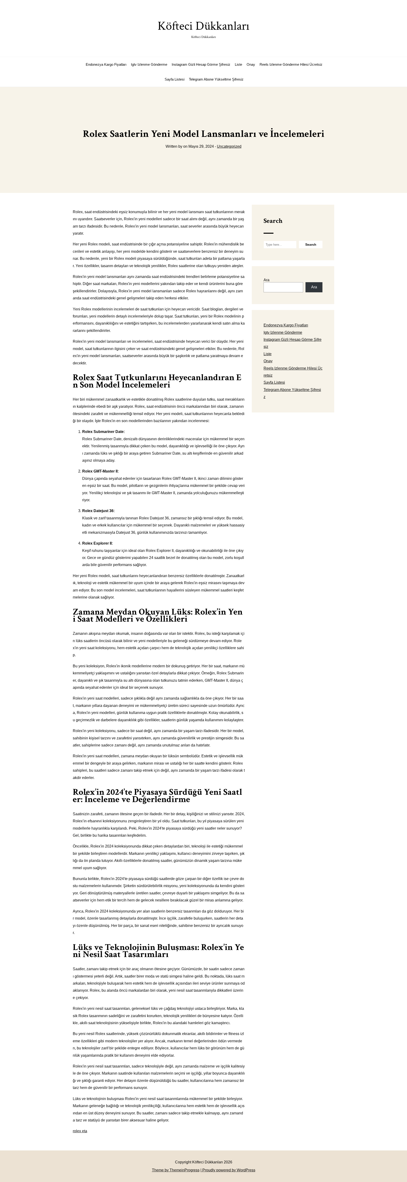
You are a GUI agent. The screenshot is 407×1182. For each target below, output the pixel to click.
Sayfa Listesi (174, 79)
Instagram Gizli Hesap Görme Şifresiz (201, 64)
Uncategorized (229, 146)
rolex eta (80, 1131)
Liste (238, 64)
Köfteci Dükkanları (203, 28)
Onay (251, 64)
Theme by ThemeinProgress (175, 1170)
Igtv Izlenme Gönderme (149, 64)
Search (273, 220)
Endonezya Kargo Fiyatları (106, 64)
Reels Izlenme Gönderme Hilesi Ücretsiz (291, 64)
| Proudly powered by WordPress (227, 1170)
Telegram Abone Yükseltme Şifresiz (216, 79)
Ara (266, 280)
